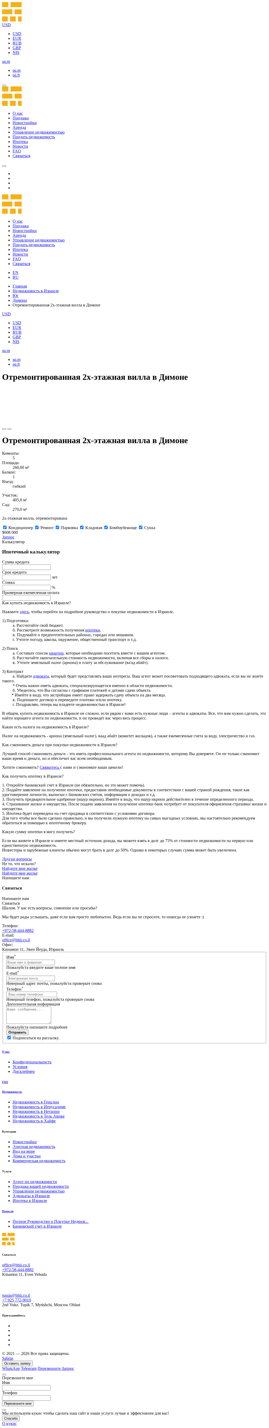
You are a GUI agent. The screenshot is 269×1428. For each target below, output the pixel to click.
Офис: (7, 944)
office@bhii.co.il (16, 940)
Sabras (7, 1358)
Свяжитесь (50, 767)
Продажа (21, 118)
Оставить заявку (17, 1363)
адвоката (41, 676)
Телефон (14, 989)
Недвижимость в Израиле (36, 291)
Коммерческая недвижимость (39, 1160)
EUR (17, 38)
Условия (20, 1066)
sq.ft (16, 75)
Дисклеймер (24, 1071)
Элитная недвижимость (34, 1146)
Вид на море (24, 1151)
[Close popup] (4, 1374)
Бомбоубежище (123, 527)
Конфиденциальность (32, 1062)
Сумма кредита (15, 562)
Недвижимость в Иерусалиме (39, 1107)
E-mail (12, 973)
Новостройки (25, 122)
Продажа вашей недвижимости (41, 1186)
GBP (17, 48)
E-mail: (8, 935)
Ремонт (47, 527)
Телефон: (10, 926)
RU (16, 277)
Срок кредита (14, 572)
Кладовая (93, 527)
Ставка (8, 582)
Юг (16, 295)
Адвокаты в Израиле (31, 1196)
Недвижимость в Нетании (36, 1111)
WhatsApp (11, 1368)
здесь (24, 611)
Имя (11, 957)
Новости (20, 146)
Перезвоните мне (18, 1403)
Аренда (19, 127)
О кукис (9, 1423)
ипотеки (92, 630)
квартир (56, 653)
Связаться (21, 155)
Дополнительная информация (33, 1004)
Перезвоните (50, 1368)
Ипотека (20, 141)
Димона (20, 300)
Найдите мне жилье (20, 868)
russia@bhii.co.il (16, 1295)
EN (15, 272)
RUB (17, 43)
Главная (20, 286)
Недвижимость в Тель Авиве (39, 1116)
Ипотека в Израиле (30, 1200)
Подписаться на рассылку (36, 1038)
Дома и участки (27, 1156)
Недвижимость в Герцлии (36, 1102)
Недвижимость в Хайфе (34, 1121)
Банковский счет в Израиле (37, 1226)
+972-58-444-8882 (18, 930)
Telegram (29, 1368)
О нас (18, 113)
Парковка (69, 527)
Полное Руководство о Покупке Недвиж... (51, 1221)
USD (17, 33)
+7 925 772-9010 (16, 1300)
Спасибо (11, 1418)
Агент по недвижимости (35, 1181)
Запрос (8, 537)
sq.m (16, 70)
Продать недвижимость (34, 137)
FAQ (17, 151)
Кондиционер (20, 527)
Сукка (149, 527)
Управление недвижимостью (39, 132)
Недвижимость (12, 1091)
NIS (16, 52)
